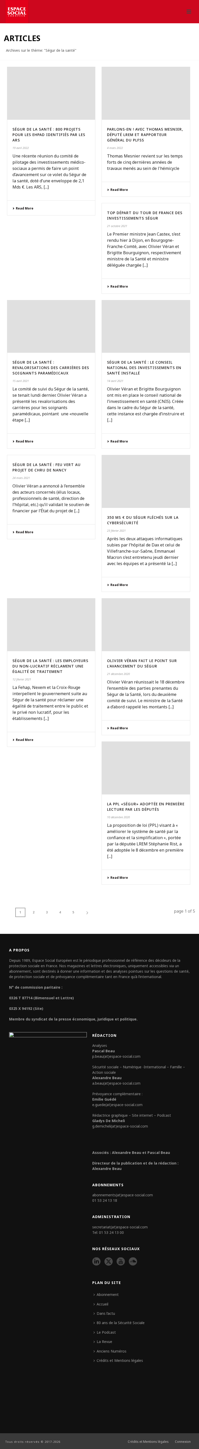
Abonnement (108, 1294)
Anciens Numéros (111, 1351)
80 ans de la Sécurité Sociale (121, 1322)
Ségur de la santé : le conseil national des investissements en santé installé (144, 368)
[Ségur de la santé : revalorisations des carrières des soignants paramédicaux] (51, 326)
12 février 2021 (21, 679)
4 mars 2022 (115, 148)
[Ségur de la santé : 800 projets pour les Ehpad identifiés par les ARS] (51, 93)
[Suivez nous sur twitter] (108, 1261)
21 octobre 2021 (117, 226)
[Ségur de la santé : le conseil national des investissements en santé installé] (146, 326)
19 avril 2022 (20, 148)
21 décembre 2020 (118, 674)
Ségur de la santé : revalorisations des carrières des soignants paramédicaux (50, 368)
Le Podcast (106, 1332)
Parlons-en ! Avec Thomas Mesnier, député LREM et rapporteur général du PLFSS (145, 134)
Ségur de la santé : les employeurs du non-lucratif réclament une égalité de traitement (50, 666)
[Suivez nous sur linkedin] (96, 1261)
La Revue (104, 1341)
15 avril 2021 (20, 381)
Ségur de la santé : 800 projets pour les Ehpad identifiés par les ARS (48, 134)
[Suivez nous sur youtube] (121, 1261)
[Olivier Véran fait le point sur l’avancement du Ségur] (146, 624)
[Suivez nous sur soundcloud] (133, 1261)
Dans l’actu (106, 1313)
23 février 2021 (116, 530)
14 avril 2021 (115, 381)
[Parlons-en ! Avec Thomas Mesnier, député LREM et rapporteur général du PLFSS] (146, 93)
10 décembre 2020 (118, 817)
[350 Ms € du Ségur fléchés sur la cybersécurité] (146, 481)
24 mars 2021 (21, 478)
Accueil (102, 1304)
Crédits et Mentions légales (120, 1360)
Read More (24, 208)
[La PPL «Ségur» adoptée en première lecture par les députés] (146, 768)
